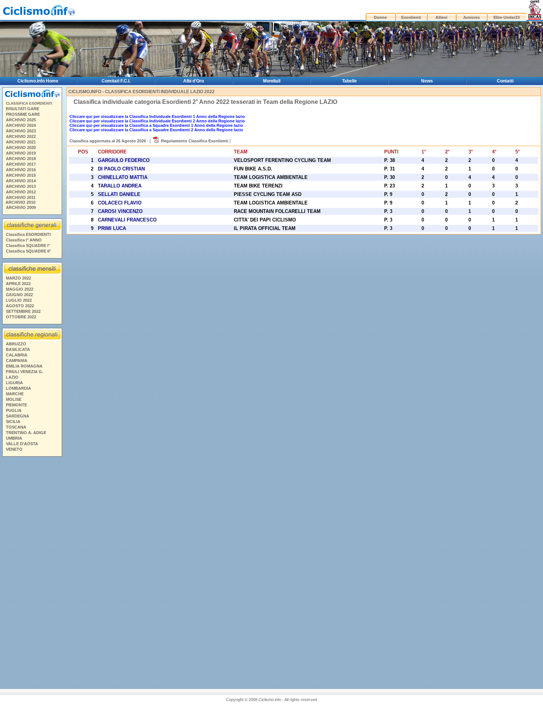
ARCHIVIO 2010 (20, 202)
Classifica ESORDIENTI (28, 234)
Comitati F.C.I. (116, 81)
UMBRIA (14, 438)
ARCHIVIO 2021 (21, 142)
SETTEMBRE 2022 (23, 311)
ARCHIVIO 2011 (20, 197)
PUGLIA (13, 410)
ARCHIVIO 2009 (21, 207)
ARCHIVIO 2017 (21, 164)
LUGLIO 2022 (19, 300)
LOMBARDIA (18, 388)
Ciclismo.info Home (37, 81)
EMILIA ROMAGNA (24, 366)
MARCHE (15, 394)
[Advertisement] (31, 567)
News (427, 81)
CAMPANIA (16, 360)
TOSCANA (16, 427)
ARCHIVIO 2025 (21, 120)
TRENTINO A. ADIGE (26, 432)
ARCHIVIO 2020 (21, 147)
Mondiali (271, 81)
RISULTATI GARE (22, 108)
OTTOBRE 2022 (21, 317)
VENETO (14, 449)
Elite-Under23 (507, 17)
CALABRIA (16, 355)
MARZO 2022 (18, 278)
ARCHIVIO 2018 (21, 158)
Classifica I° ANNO (24, 240)
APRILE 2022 (18, 283)
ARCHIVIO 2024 (21, 125)
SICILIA (13, 421)
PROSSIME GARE (23, 114)
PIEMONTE (16, 405)
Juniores (471, 17)
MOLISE (13, 399)
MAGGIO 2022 (19, 289)
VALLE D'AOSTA (22, 443)
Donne (380, 17)
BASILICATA (18, 349)
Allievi (441, 17)
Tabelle (349, 81)
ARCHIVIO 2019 (21, 153)
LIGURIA (14, 382)
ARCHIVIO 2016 (21, 169)
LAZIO (12, 377)
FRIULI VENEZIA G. (24, 371)
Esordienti (411, 17)
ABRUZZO (16, 344)
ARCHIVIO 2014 (21, 181)
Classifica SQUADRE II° (28, 251)
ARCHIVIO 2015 (21, 175)
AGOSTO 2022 (20, 306)
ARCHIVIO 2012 (21, 192)
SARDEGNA (17, 416)
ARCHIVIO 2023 (21, 131)
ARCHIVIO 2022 (21, 136)
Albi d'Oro (193, 81)
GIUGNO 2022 (19, 294)
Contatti (505, 81)
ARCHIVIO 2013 (21, 186)
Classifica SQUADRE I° (28, 245)
